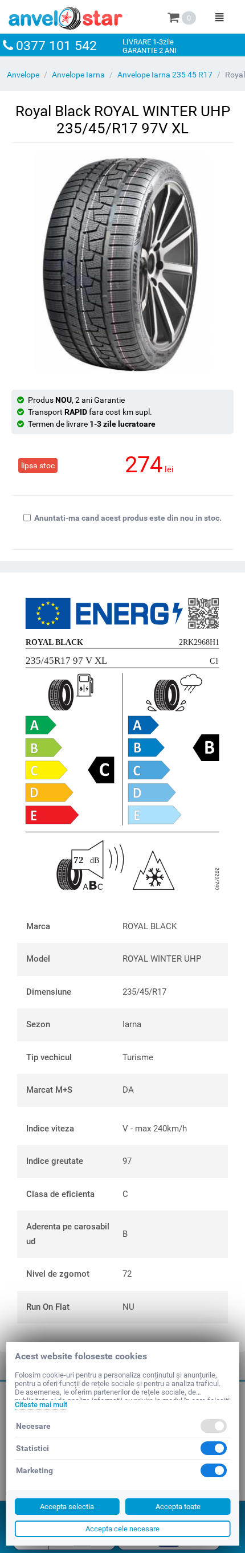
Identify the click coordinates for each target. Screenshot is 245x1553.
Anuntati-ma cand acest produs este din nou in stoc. (128, 517)
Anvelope (23, 74)
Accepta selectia (67, 1506)
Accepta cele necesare (122, 1529)
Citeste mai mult (41, 1404)
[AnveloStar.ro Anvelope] (65, 16)
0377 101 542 (56, 46)
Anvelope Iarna (78, 74)
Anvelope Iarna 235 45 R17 (165, 74)
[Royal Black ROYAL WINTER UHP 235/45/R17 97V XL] (122, 262)
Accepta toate (178, 1506)
